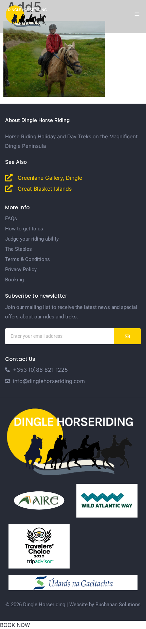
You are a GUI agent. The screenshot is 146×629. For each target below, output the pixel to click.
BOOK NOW (15, 625)
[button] (137, 14)
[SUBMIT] (127, 336)
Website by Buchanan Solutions (105, 604)
